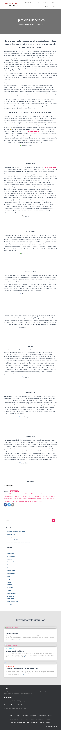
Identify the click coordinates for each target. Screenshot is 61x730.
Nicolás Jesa (54, 726)
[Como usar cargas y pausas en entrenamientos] (16, 662)
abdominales (12, 493)
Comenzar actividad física (13, 540)
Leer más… (18, 639)
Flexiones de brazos (50, 167)
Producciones (28, 2)
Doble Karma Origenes (13, 601)
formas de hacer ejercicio (48, 498)
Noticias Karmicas (11, 593)
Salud (8, 576)
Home (22, 719)
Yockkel (9, 590)
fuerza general (7, 501)
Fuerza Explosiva (11, 537)
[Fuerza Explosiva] (11, 627)
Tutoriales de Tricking (32, 722)
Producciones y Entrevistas (18, 722)
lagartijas (36, 501)
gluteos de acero (29, 501)
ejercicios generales (8, 496)
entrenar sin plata (8, 498)
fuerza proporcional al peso (17, 501)
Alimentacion (10, 553)
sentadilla (41, 501)
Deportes (9, 559)
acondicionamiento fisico (22, 493)
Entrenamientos (14, 491)
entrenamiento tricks (50, 496)
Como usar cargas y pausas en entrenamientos (18, 542)
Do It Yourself (10, 562)
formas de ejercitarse (36, 498)
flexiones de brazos (17, 498)
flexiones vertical (27, 498)
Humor (9, 567)
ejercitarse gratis (18, 496)
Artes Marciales (11, 556)
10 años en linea (11, 534)
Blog (54, 6)
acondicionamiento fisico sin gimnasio (38, 493)
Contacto (9, 584)
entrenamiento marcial (40, 496)
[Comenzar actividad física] (11, 645)
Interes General (11, 570)
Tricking (38, 2)
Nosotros (9, 582)
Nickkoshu (10, 587)
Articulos (46, 6)
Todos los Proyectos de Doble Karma (16, 531)
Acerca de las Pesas (33, 131)
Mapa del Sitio (39, 719)
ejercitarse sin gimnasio (28, 496)
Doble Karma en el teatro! (45, 715)
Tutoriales (46, 2)
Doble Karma (10, 598)
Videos (53, 2)
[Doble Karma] (11, 4)
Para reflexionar (11, 573)
